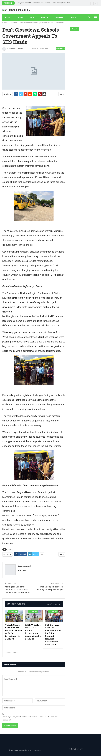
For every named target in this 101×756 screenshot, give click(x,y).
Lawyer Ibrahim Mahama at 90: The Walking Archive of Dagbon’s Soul (43, 3)
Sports (19, 18)
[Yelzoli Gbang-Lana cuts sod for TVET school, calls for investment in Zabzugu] (14, 616)
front (10, 549)
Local (32, 18)
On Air (74, 29)
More (72, 18)
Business (59, 18)
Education (60, 48)
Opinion (45, 18)
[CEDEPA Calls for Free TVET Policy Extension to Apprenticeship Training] (34, 616)
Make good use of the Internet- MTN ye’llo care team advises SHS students (17, 590)
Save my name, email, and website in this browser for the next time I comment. (31, 718)
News (7, 18)
